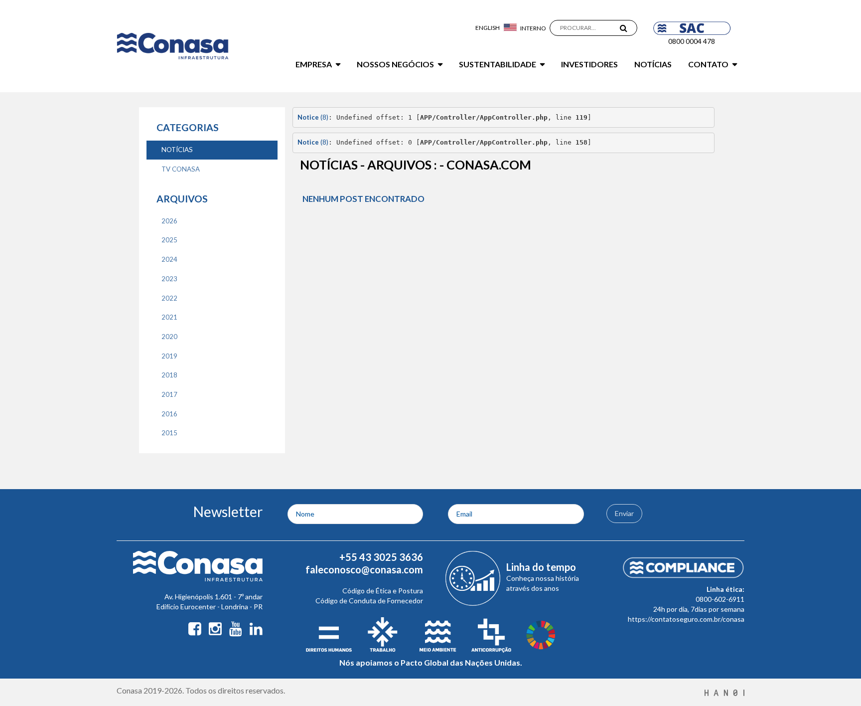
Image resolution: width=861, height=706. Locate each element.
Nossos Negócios (395, 64)
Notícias (653, 64)
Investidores (589, 64)
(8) (312, 117)
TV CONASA (180, 169)
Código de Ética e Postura (382, 590)
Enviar (624, 513)
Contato (708, 64)
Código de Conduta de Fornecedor (369, 600)
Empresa (313, 64)
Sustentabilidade (497, 64)
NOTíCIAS (177, 150)
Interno (533, 28)
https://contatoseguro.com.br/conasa (686, 619)
